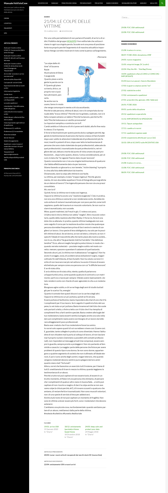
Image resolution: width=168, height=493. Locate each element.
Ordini (6, 18)
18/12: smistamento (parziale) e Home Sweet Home (73, 429)
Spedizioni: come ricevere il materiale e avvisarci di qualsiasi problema (13, 146)
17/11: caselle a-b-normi (131, 128)
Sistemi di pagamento (11, 141)
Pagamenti (8, 28)
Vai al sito (153, 3)
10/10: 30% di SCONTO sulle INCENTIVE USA (140, 142)
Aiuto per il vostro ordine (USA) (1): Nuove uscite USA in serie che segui (14, 50)
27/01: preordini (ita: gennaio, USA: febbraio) (139, 100)
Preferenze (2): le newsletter (13, 131)
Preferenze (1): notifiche (12, 128)
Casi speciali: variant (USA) (13, 82)
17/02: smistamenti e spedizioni (134, 95)
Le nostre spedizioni (11, 103)
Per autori (99, 3)
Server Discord (9, 138)
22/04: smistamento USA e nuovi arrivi (60, 463)
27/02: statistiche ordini (131, 90)
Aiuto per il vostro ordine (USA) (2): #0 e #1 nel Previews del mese (14, 58)
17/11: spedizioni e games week (134, 133)
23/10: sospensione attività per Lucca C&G (138, 138)
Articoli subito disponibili (12, 79)
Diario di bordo (112, 3)
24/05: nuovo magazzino (131, 60)
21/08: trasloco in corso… (131, 50)
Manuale (54, 3)
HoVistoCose (43, 3)
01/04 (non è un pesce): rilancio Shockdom (138, 81)
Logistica (7, 23)
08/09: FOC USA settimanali (132, 172)
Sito (5, 33)
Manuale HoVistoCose (15, 3)
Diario (47, 17)
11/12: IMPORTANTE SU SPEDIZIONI (136, 119)
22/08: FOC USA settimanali (132, 32)
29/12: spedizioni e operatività (133, 114)
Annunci (143, 3)
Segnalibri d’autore (129, 3)
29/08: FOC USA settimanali (132, 27)
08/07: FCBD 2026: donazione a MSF (136, 55)
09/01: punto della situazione (133, 109)
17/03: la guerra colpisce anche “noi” (136, 86)
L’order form (8, 94)
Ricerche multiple (10, 135)
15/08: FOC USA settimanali (132, 167)
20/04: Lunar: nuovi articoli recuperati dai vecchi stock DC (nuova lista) (73, 453)
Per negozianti (85, 3)
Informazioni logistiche (12, 91)
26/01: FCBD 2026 (129, 104)
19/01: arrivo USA (51, 426)
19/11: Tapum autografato (131, 123)
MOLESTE (71, 41)
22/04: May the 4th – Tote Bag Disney (136, 69)
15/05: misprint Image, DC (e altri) (135, 64)
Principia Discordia (69, 3)
